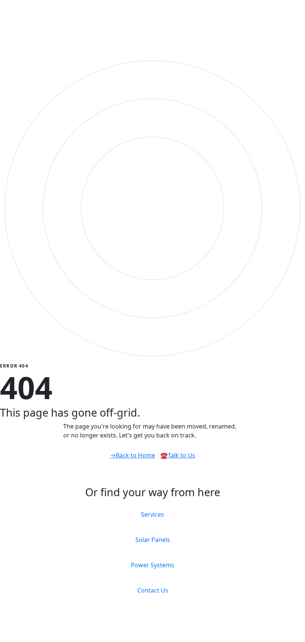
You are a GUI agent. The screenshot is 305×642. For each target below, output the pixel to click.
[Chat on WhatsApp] (4, 637)
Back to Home (132, 455)
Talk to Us (177, 455)
